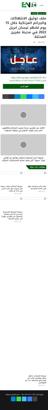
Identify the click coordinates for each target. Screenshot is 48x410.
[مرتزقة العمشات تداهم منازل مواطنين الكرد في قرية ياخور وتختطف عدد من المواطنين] (35, 285)
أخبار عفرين (42, 13)
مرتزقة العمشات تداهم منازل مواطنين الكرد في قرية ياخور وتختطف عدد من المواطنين (35, 379)
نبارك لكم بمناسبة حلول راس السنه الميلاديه (37, 187)
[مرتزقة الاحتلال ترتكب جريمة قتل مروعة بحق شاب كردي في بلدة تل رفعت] (11, 178)
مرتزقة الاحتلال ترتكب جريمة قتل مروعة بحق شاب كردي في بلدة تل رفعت (11, 188)
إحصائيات (34, 13)
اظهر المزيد (24, 86)
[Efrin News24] (29, 5)
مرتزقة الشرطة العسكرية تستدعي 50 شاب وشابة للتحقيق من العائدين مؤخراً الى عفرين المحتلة (12, 215)
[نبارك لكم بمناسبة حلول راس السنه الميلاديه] (35, 178)
